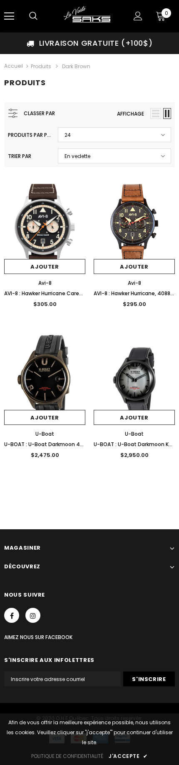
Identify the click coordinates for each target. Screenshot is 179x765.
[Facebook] (11, 615)
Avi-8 (45, 282)
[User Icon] (138, 16)
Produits (41, 66)
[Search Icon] (33, 16)
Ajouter (44, 267)
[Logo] (88, 15)
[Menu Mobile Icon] (9, 16)
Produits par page (30, 134)
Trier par (19, 156)
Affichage (130, 113)
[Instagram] (32, 615)
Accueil (13, 65)
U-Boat (44, 433)
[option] (89, 43)
